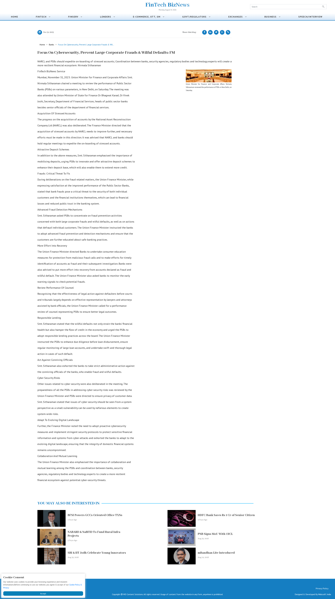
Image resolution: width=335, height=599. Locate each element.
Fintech (42, 16)
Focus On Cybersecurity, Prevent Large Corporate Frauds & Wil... (86, 44)
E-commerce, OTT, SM (148, 16)
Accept (43, 593)
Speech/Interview (311, 16)
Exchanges (236, 16)
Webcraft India (324, 594)
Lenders (106, 16)
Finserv (74, 16)
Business (271, 16)
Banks (51, 44)
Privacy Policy (322, 588)
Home (14, 16)
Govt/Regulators (195, 16)
